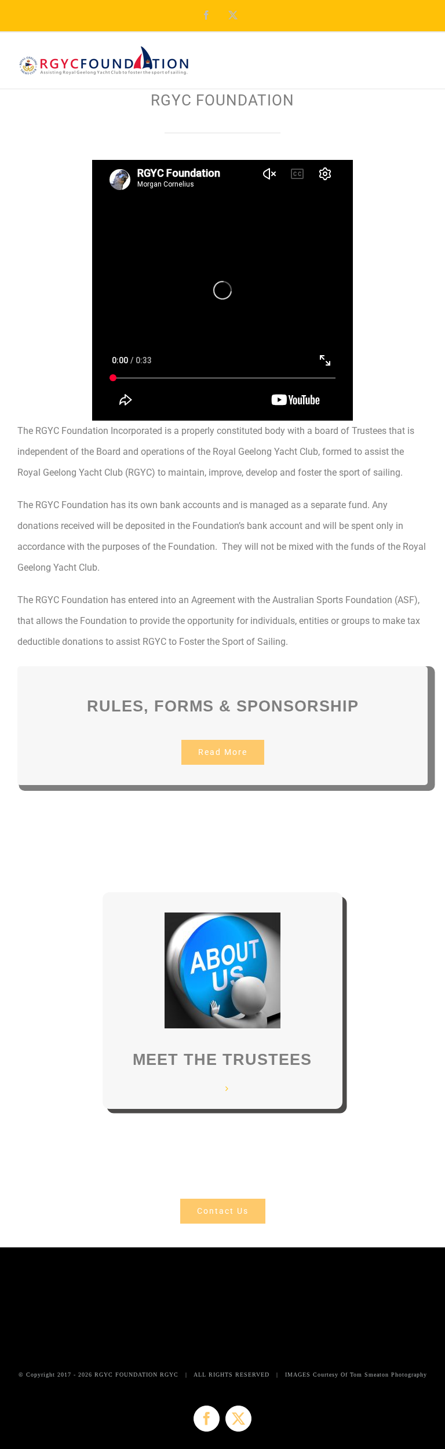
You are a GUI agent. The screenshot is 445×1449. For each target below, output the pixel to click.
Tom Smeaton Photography (388, 1374)
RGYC (169, 1374)
